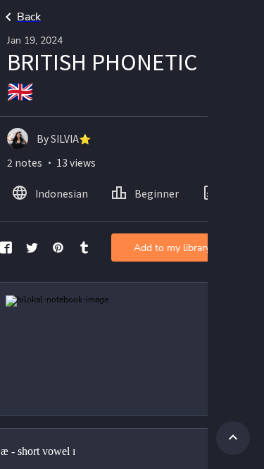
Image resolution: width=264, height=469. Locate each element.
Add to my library (172, 248)
